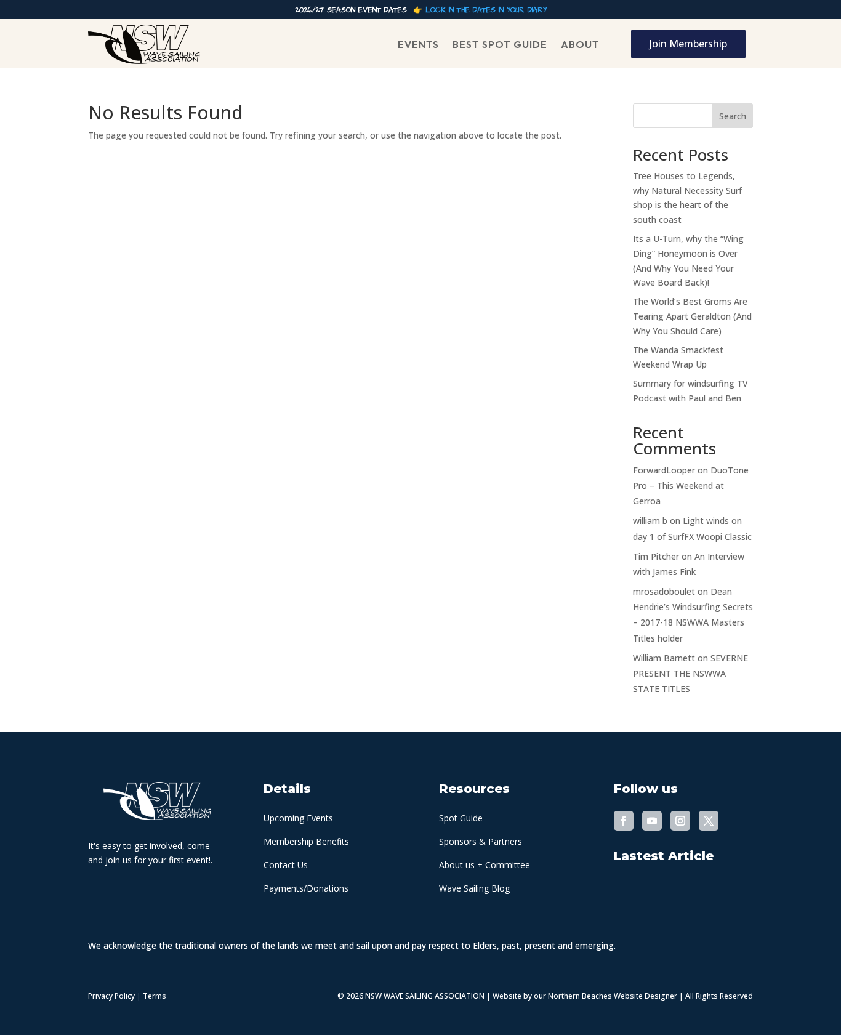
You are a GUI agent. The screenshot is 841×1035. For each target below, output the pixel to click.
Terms (154, 996)
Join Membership (688, 43)
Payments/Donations (306, 888)
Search (732, 116)
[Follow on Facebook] (624, 821)
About (580, 44)
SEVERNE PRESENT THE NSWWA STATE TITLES (690, 673)
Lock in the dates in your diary (486, 10)
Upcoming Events (298, 818)
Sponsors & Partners (480, 841)
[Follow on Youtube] (652, 821)
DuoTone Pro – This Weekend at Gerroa (691, 485)
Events (418, 44)
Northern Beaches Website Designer (613, 996)
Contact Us (286, 865)
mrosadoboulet (664, 591)
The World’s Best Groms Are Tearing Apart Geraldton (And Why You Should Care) (692, 316)
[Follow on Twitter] (708, 821)
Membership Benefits (306, 841)
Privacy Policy (111, 996)
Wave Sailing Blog (474, 888)
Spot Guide (461, 818)
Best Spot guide (500, 44)
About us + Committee (484, 865)
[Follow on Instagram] (680, 821)
